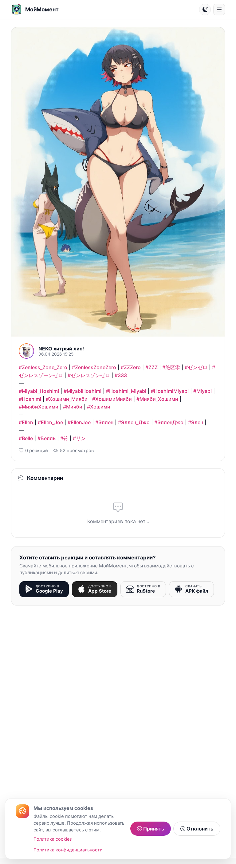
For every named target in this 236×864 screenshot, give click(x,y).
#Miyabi (202, 391)
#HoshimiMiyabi (170, 391)
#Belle (26, 438)
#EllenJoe (79, 422)
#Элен (195, 422)
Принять (153, 829)
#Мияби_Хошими (157, 399)
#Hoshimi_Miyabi (126, 391)
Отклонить (199, 829)
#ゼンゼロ (196, 367)
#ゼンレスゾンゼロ (89, 375)
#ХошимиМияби (112, 399)
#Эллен (104, 422)
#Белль (46, 438)
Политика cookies (52, 839)
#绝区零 (171, 367)
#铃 (64, 438)
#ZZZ (151, 367)
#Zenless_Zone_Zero (43, 367)
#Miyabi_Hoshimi (39, 391)
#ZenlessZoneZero (94, 367)
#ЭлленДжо (168, 422)
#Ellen (26, 422)
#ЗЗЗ (121, 375)
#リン (79, 438)
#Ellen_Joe (50, 422)
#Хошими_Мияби (67, 399)
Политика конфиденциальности (68, 849)
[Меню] (219, 9)
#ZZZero (131, 367)
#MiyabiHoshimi (82, 391)
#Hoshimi (30, 399)
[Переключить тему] (205, 9)
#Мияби (72, 407)
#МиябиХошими (38, 407)
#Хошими (98, 407)
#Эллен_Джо (134, 422)
